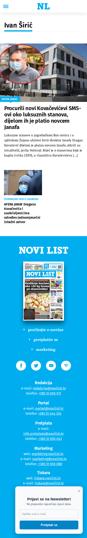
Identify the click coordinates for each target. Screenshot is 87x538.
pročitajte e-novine (46, 329)
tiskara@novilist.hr (49, 483)
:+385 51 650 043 (50, 439)
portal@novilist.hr (49, 408)
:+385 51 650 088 (50, 464)
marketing (45, 349)
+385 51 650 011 (50, 393)
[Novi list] (43, 6)
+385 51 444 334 (49, 414)
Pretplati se (49, 525)
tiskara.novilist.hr (47, 478)
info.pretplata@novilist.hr (43, 434)
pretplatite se (46, 339)
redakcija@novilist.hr (49, 388)
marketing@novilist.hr (49, 459)
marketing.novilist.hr (48, 454)
